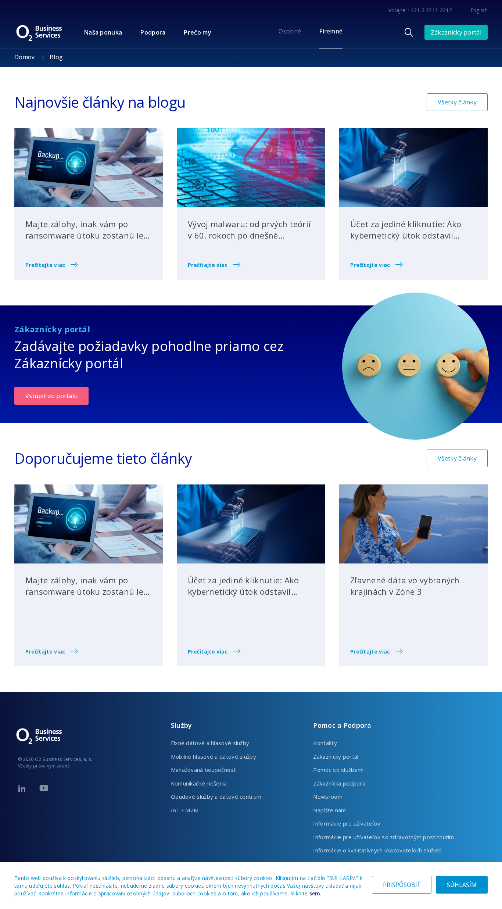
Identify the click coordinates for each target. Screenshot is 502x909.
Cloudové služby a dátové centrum (216, 796)
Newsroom (327, 796)
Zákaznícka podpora (339, 783)
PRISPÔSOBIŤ (401, 885)
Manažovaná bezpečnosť (203, 769)
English (479, 10)
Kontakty (325, 743)
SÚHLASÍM (462, 885)
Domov (25, 57)
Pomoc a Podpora (342, 725)
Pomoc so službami (338, 769)
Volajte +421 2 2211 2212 (420, 10)
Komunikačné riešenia (199, 783)
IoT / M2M (185, 810)
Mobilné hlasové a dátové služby (213, 756)
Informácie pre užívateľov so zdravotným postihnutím (383, 837)
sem (314, 893)
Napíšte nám (329, 810)
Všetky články (457, 102)
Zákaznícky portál (456, 32)
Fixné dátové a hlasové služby (210, 743)
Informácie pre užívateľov (346, 823)
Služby (181, 725)
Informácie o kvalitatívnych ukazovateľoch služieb (377, 850)
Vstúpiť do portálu (51, 396)
